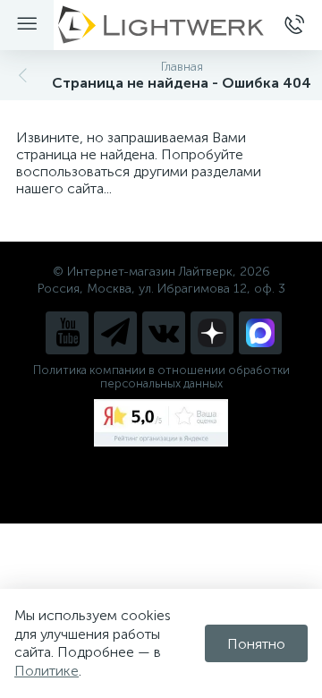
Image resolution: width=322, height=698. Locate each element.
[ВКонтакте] (163, 332)
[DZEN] (212, 332)
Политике (46, 670)
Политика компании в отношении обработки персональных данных (161, 376)
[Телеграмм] (115, 332)
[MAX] (260, 332)
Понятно (256, 643)
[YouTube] (67, 332)
